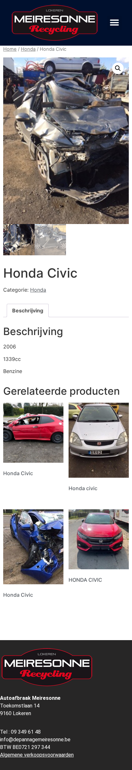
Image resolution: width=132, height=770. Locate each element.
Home (10, 49)
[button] (114, 23)
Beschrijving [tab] (27, 310)
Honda (28, 49)
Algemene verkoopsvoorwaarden (37, 755)
